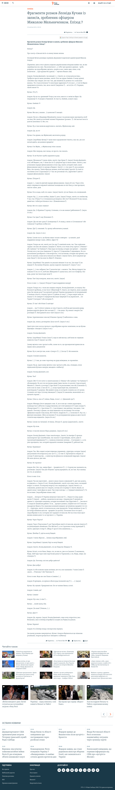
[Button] (68, 32)
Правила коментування (9, 783)
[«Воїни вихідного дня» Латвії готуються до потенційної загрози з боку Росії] (15, 692)
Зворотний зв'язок (36, 783)
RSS (3, 780)
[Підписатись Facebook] (59, 770)
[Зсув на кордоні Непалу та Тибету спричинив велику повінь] (100, 692)
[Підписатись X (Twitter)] (67, 770)
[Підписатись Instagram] (76, 770)
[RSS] (89, 770)
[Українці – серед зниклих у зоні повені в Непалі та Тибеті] (43, 692)
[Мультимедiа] (94, 3)
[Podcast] (93, 770)
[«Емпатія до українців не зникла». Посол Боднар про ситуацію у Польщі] (8, 654)
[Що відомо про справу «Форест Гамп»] (72, 692)
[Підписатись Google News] (63, 770)
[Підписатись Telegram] (84, 770)
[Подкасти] (89, 3)
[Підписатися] (97, 770)
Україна (30, 9)
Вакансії (32, 780)
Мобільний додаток (8, 773)
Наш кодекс (33, 773)
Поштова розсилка (8, 776)
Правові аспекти (35, 776)
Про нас (32, 769)
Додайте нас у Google (104, 3)
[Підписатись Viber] (80, 770)
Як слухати (5, 769)
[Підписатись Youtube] (72, 770)
